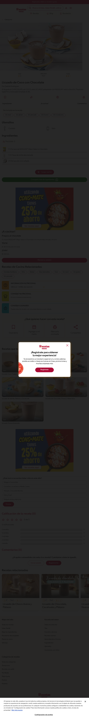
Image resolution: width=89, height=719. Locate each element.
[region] (44, 708)
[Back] (67, 345)
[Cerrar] (85, 701)
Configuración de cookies (44, 715)
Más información (17, 710)
